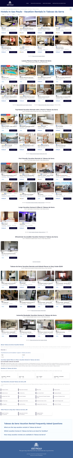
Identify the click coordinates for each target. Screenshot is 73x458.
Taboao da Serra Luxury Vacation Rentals (24, 104)
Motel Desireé (22, 224)
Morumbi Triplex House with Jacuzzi (26, 77)
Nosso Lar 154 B (59, 194)
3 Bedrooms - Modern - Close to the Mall (45, 175)
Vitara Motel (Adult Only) (6, 48)
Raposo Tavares (43, 177)
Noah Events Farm (5, 77)
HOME (27, 3)
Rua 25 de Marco (22, 404)
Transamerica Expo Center (41, 400)
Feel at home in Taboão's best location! (45, 332)
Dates (3, 14)
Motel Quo (40, 48)
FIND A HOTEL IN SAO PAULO (36, 3)
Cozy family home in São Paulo (25, 332)
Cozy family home (5, 302)
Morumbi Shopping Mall (58, 400)
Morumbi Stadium (22, 396)
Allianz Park (39, 389)
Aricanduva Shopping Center (59, 396)
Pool (2, 361)
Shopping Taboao (5, 389)
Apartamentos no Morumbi (7, 145)
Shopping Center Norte (23, 400)
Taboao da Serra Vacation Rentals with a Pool (38, 153)
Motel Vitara (22, 48)
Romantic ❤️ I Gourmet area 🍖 (62, 175)
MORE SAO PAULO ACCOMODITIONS (59, 3)
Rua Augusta (4, 404)
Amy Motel (4, 28)
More (18, 14)
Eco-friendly (16, 361)
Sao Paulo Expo (4, 400)
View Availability (13, 32)
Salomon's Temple (57, 404)
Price (8, 14)
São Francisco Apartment (61, 145)
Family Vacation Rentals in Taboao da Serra (37, 232)
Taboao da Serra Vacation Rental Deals (38, 310)
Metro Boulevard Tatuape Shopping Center (43, 397)
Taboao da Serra (7, 50)
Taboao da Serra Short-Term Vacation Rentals (38, 340)
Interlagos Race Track (6, 396)
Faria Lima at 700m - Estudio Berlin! (8, 332)
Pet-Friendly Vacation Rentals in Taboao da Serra (35, 202)
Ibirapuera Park (57, 389)
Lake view (11, 361)
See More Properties (36, 261)
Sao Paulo (3, 50)
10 (22, 357)
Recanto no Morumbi (42, 126)
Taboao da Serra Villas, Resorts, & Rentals (46, 104)
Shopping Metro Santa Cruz (42, 404)
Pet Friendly (5, 361)
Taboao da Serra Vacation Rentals (38, 56)
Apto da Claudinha (59, 126)
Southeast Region (40, 50)
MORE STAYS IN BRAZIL (47, 3)
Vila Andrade (7, 128)
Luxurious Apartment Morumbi (43, 96)
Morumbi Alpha (22, 283)
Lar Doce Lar (4, 194)
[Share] (70, 9)
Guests (13, 14)
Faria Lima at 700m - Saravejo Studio (45, 302)
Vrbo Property (40, 194)
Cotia (60, 79)
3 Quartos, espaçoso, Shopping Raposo (9, 96)
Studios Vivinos (4, 224)
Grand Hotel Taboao (60, 48)
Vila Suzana (61, 50)
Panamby (24, 128)
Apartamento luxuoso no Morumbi (44, 77)
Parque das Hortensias (23, 389)
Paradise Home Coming (60, 332)
